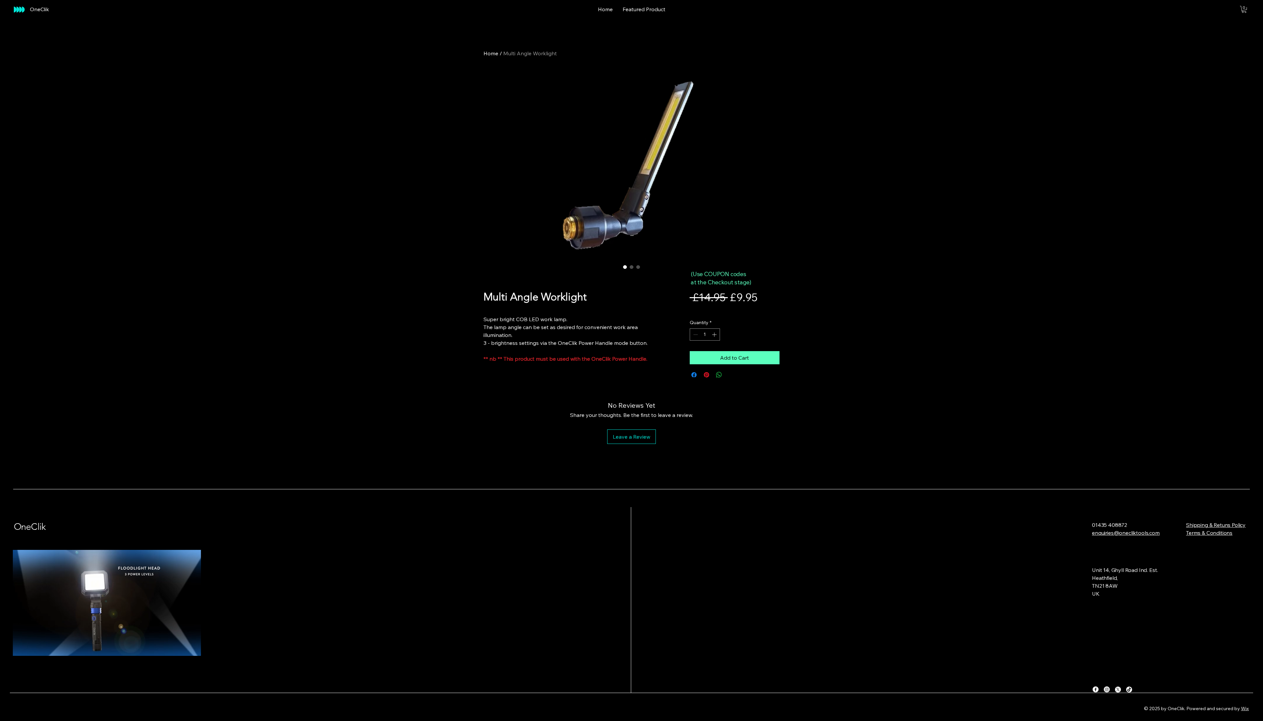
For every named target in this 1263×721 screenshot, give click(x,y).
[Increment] (715, 334)
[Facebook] (1095, 689)
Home (490, 53)
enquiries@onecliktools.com (1126, 532)
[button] (1244, 9)
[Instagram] (1106, 689)
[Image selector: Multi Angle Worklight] (625, 267)
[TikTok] (1129, 689)
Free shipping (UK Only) (746, 309)
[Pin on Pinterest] (706, 375)
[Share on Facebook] (694, 375)
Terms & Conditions (1209, 532)
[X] (1118, 689)
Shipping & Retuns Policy (1216, 525)
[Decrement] (695, 334)
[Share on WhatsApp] (719, 375)
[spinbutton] (705, 334)
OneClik (29, 526)
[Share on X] (731, 375)
